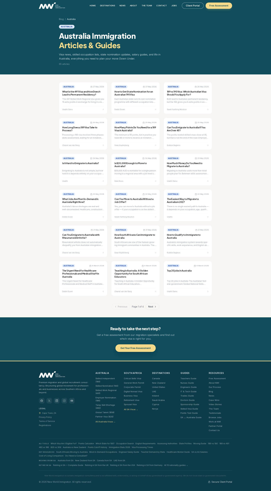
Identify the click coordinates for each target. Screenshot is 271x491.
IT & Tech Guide (189, 391)
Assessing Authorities (167, 443)
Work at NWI (215, 421)
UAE (154, 391)
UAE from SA (119, 460)
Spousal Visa (130, 404)
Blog (61, 19)
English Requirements (146, 443)
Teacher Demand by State (153, 452)
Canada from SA (104, 460)
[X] (49, 401)
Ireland (155, 395)
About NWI (214, 383)
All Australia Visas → (105, 421)
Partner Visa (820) (104, 416)
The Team (147, 5)
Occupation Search (125, 443)
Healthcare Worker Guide (178, 452)
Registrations (45, 425)
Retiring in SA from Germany (149, 465)
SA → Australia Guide (191, 417)
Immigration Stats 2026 (119, 447)
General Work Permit (134, 383)
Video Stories (215, 404)
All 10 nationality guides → (176, 465)
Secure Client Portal (222, 481)
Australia (102, 373)
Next (150, 306)
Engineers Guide (189, 387)
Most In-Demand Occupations (103, 452)
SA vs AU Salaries (199, 452)
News (122, 5)
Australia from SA (65, 460)
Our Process (215, 387)
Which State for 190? (105, 443)
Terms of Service (47, 421)
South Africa (133, 373)
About (133, 5)
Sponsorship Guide (190, 404)
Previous (122, 306)
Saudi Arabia (158, 400)
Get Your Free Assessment (135, 348)
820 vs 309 (56, 447)
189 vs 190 (213, 443)
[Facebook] (42, 401)
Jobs (174, 5)
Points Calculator (86, 443)
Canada (156, 378)
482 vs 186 (44, 447)
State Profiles (185, 443)
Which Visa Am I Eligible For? (64, 443)
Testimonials (215, 413)
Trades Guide (187, 395)
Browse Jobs (215, 417)
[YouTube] (72, 401)
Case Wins (214, 400)
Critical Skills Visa (132, 378)
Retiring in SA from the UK (97, 465)
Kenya (155, 408)
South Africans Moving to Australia (72, 452)
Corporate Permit (132, 387)
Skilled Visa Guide (189, 408)
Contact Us (214, 430)
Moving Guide (199, 443)
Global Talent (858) (105, 412)
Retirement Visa (131, 400)
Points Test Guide (189, 413)
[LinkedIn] (57, 401)
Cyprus (155, 404)
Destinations (107, 5)
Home (93, 5)
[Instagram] (64, 401)
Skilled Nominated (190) (107, 386)
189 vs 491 (224, 443)
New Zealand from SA (85, 460)
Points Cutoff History (97, 447)
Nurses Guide (187, 383)
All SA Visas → (131, 409)
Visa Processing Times (142, 447)
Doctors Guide (188, 400)
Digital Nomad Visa (133, 391)
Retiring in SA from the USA (122, 465)
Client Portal (193, 5)
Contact (161, 5)
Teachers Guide (188, 378)
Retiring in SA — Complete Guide (68, 465)
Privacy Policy (45, 417)
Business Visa (131, 395)
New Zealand (158, 383)
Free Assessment (218, 5)
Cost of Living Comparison (51, 456)
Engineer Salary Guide (129, 452)
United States (158, 387)
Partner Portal (215, 426)
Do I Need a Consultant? (76, 456)
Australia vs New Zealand (74, 447)
